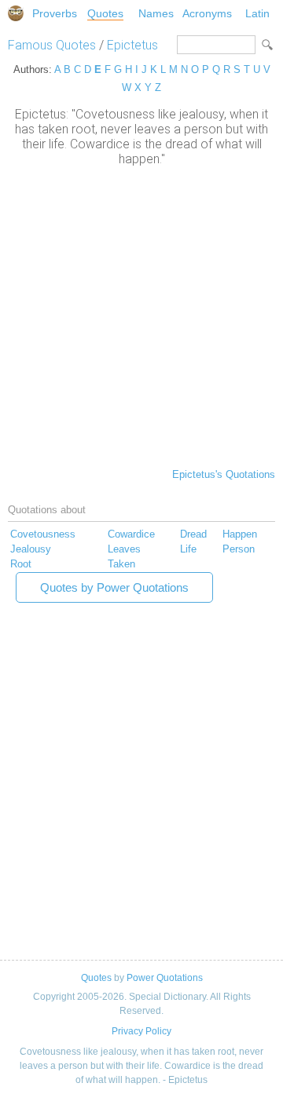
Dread (193, 534)
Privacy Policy (141, 1031)
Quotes (105, 13)
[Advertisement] (141, 315)
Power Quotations (165, 977)
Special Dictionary (16, 13)
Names (156, 13)
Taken (121, 564)
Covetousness (42, 534)
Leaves (124, 549)
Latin (257, 13)
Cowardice (131, 534)
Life (188, 549)
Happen (239, 534)
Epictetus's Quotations (223, 474)
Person (238, 549)
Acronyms (207, 13)
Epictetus (132, 45)
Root (20, 564)
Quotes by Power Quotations (114, 587)
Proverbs (54, 13)
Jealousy (30, 549)
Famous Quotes (52, 45)
